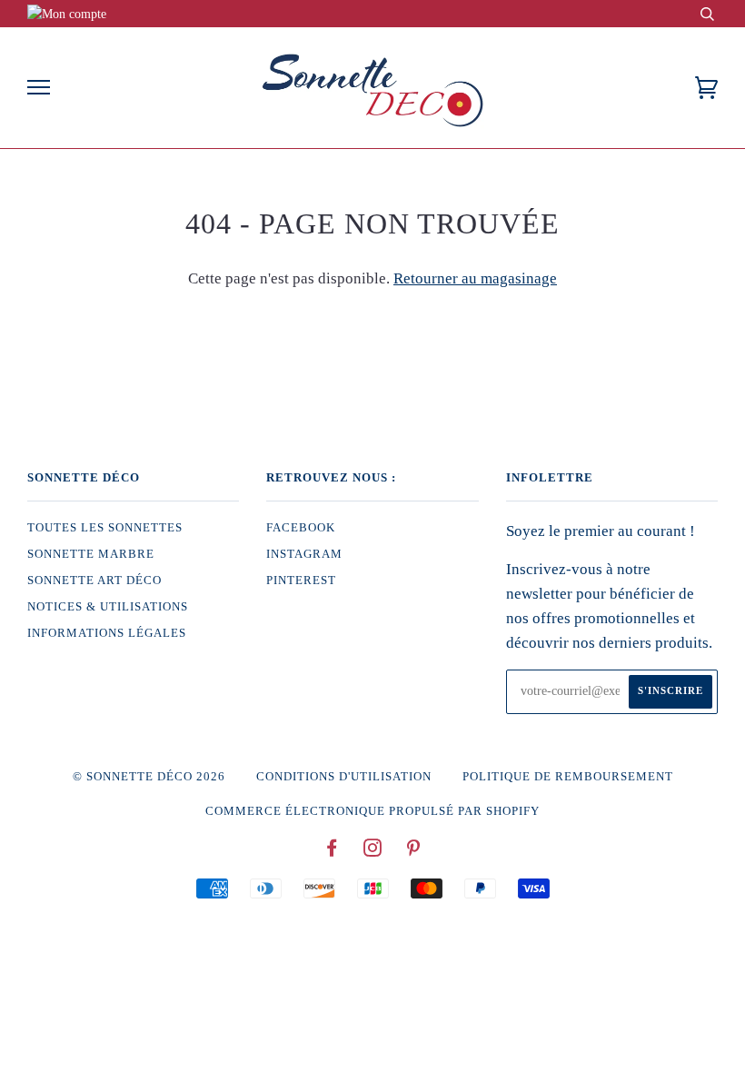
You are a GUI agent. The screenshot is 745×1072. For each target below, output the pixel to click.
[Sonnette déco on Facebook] (332, 851)
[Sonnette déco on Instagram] (372, 851)
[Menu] (38, 87)
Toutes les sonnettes (105, 527)
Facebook (300, 527)
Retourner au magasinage (475, 278)
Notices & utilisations (107, 607)
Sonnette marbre (90, 554)
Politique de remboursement (567, 776)
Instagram (304, 554)
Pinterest (301, 580)
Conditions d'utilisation (344, 776)
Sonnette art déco (94, 580)
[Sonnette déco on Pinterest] (413, 851)
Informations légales (106, 633)
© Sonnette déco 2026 (149, 776)
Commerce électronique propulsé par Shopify (372, 811)
